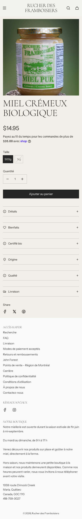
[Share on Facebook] (5, 312)
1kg (19, 159)
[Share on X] (14, 312)
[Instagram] (14, 409)
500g (8, 159)
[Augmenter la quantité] (22, 179)
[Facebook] (5, 409)
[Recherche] (68, 8)
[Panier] (77, 8)
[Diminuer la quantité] (7, 179)
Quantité (8, 171)
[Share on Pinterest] (23, 312)
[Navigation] (4, 8)
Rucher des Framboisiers (41, 8)
